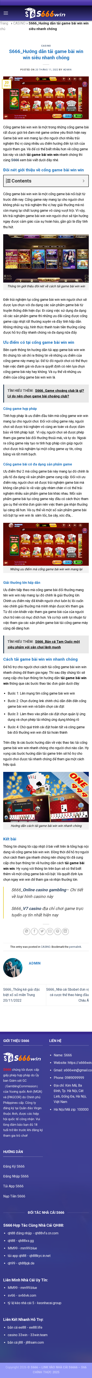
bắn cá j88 (15, 1342)
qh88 (11, 1241)
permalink (75, 946)
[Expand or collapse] (83, 180)
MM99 (13, 1248)
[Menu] (5, 13)
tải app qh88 (17, 1256)
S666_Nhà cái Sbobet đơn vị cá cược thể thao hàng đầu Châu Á (67, 994)
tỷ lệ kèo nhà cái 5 (21, 1303)
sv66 (11, 1295)
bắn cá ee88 (17, 1327)
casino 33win (17, 1335)
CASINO (46, 45)
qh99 (11, 1263)
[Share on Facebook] (34, 931)
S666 (7, 1070)
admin (67, 69)
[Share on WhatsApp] (26, 931)
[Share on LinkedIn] (65, 931)
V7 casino (32, 908)
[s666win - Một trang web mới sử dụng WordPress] (46, 13)
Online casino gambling (44, 889)
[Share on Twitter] (42, 931)
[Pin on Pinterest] (57, 931)
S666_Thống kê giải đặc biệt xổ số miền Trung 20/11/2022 (21, 994)
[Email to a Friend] (49, 931)
